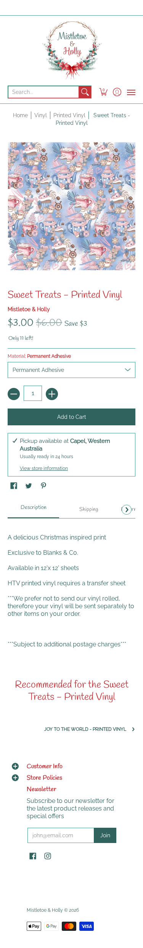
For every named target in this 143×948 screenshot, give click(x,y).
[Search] (85, 92)
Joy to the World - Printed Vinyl (85, 729)
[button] (103, 92)
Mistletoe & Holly (29, 309)
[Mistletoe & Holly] (71, 50)
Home (20, 115)
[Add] (52, 394)
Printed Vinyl (69, 115)
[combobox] (43, 92)
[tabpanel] (71, 587)
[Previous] (16, 509)
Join (105, 835)
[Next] (126, 509)
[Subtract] (14, 394)
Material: (39, 356)
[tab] (33, 510)
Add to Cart (71, 417)
